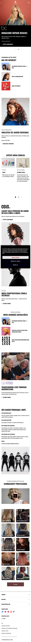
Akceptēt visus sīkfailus (15, 261)
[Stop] (15, 49)
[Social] (3, 612)
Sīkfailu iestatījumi (15, 257)
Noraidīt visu (15, 264)
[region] (15, 256)
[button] (15, 594)
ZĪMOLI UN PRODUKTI (16, 86)
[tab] (18, 49)
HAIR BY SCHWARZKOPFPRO (17, 76)
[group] (15, 26)
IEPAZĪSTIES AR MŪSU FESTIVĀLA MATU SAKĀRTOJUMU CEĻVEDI (19, 331)
